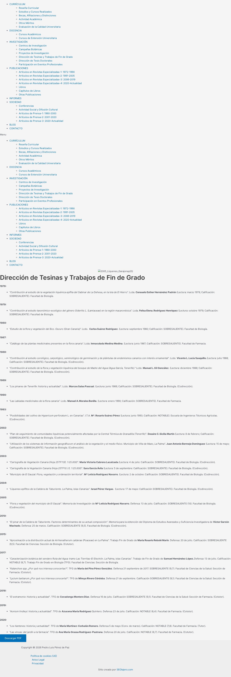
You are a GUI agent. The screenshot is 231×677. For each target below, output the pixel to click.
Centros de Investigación (33, 45)
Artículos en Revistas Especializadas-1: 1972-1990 (47, 71)
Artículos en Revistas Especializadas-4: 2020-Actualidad (50, 83)
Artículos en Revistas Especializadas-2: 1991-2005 (47, 75)
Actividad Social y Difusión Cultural (38, 109)
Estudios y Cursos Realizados (35, 11)
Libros (22, 87)
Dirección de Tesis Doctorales (35, 60)
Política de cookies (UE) (44, 655)
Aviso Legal (38, 659)
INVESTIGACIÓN (18, 41)
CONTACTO (15, 128)
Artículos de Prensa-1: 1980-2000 (37, 113)
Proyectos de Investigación (34, 53)
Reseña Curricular (29, 7)
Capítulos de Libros (29, 90)
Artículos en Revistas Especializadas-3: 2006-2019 (47, 79)
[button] (115, 134)
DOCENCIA (15, 30)
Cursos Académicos (30, 34)
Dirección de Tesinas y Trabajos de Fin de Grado (46, 56)
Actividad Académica (30, 19)
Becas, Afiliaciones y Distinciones (37, 15)
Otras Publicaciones (30, 94)
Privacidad (38, 663)
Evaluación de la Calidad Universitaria (39, 26)
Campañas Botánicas (30, 49)
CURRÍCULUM (17, 4)
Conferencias (26, 105)
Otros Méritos (26, 22)
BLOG (12, 124)
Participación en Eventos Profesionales (41, 64)
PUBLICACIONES (18, 68)
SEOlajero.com (125, 669)
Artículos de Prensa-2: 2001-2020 (37, 117)
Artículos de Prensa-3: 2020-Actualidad (41, 120)
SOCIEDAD (15, 102)
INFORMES (15, 98)
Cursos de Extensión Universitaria (38, 38)
